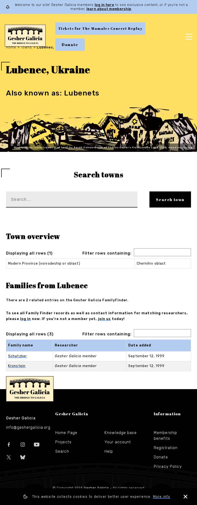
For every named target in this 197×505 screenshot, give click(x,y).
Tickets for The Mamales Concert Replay (100, 28)
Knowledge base (121, 432)
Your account (118, 442)
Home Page (66, 432)
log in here (104, 5)
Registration (166, 448)
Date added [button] (139, 345)
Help (109, 451)
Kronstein (16, 366)
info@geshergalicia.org (28, 427)
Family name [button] (20, 345)
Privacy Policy (168, 466)
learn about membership (108, 9)
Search (62, 451)
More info (161, 497)
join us (104, 319)
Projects (63, 442)
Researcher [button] (66, 345)
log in (25, 319)
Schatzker (17, 356)
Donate (70, 44)
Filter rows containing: (106, 253)
